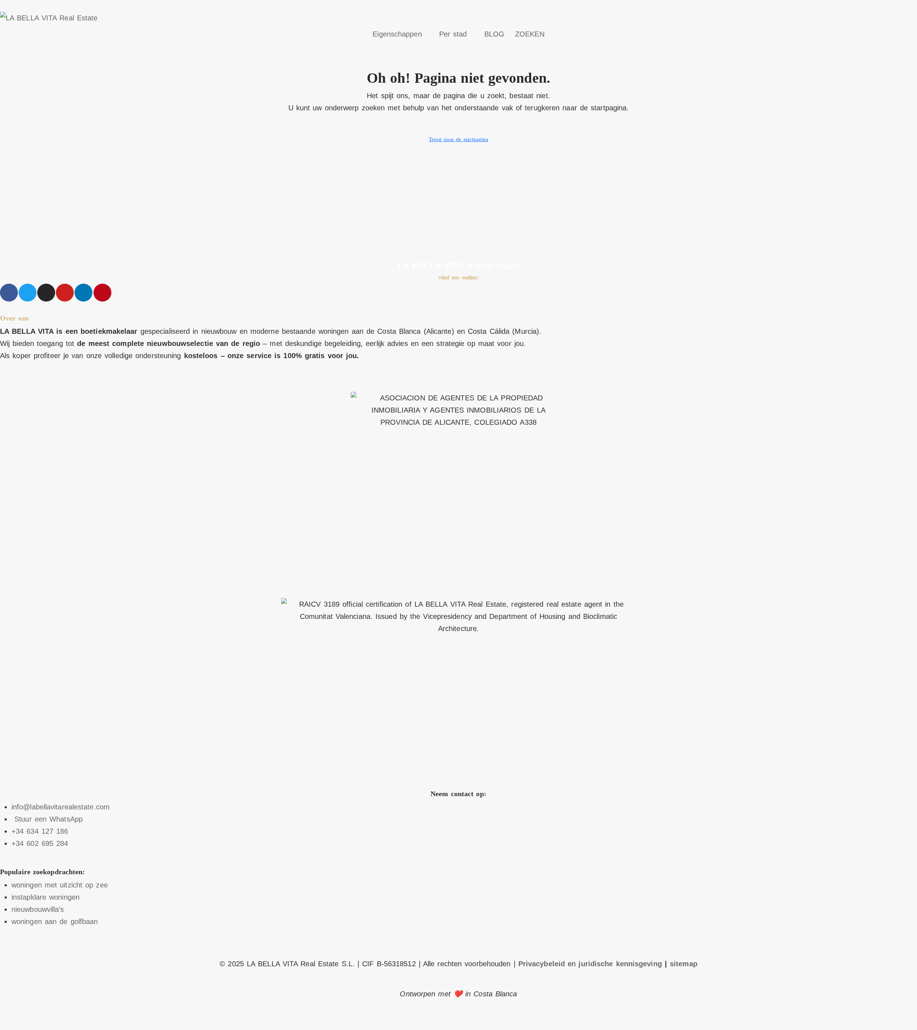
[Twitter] (28, 293)
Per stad (453, 34)
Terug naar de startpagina (459, 139)
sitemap (683, 964)
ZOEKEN (529, 34)
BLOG (494, 34)
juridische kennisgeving (620, 964)
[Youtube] (65, 293)
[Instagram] (46, 293)
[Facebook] (9, 293)
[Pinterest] (102, 293)
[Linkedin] (83, 293)
